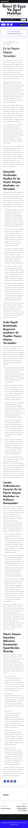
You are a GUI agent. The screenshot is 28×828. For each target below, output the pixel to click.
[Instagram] (26, 2)
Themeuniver (15, 825)
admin (6, 794)
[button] (4, 1)
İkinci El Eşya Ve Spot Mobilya (14, 10)
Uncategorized (15, 32)
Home (8, 32)
